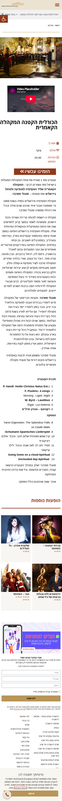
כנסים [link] (56, 727)
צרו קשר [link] (25, 737)
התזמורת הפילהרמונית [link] (20, 728)
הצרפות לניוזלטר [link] (22, 733)
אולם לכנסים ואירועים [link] (50, 760)
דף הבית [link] (25, 720)
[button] (57, 4)
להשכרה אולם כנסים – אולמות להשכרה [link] (46, 718)
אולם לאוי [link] (25, 745)
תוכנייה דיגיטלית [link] (22, 758)
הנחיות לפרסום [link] (23, 762)
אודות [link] (27, 724)
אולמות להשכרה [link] (52, 723)
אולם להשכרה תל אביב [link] (49, 744)
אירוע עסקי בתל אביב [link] (50, 740)
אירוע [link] (50, 25)
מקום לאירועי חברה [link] (51, 731)
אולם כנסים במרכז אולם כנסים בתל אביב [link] (46, 754)
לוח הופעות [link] (24, 716)
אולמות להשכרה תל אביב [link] (48, 748)
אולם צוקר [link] (25, 741)
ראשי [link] (57, 25)
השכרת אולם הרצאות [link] (50, 764)
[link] (4, 19)
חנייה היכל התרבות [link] (21, 754)
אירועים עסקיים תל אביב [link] (49, 736)
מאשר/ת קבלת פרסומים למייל (45, 691)
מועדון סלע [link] (24, 749)
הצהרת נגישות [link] (23, 766)
